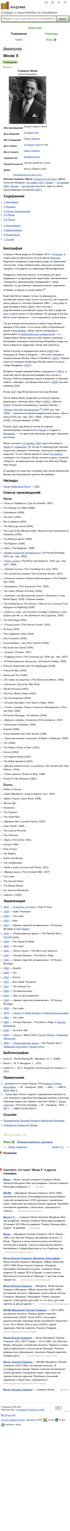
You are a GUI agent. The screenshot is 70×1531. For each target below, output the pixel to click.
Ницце (7, 446)
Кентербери (19, 330)
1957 (6, 986)
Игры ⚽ (51, 39)
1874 (36, 133)
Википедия (35, 27)
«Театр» (17, 1013)
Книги (18, 39)
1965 (37, 145)
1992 (16, 385)
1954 (37, 486)
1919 (15, 426)
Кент (5, 313)
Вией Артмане (33, 1013)
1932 (6, 920)
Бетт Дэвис (22, 928)
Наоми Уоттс (36, 1046)
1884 (30, 306)
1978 (6, 1013)
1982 (6, 1017)
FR (65, 2)
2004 (6, 1035)
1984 (6, 1022)
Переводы (51, 33)
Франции (55, 257)
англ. (54, 179)
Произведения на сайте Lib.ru (27, 175)
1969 (6, 1008)
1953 (6, 981)
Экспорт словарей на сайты (13, 1420)
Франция (35, 138)
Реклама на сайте (37, 1410)
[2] (41, 409)
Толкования (19, 33)
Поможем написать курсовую (35, 1142)
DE (52, 2)
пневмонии (20, 446)
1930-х (38, 189)
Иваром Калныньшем (56, 1013)
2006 (6, 1043)
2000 (6, 1030)
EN (46, 2)
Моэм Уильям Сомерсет (17, 1286)
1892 (50, 351)
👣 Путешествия (8, 1415)
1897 (55, 358)
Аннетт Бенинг (47, 1035)
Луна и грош (12, 561)
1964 (6, 1000)
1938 (6, 941)
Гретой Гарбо (10, 937)
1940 (6, 946)
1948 (6, 968)
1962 (6, 995)
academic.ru (13, 5)
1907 (27, 365)
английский (28, 186)
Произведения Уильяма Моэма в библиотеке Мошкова (33, 1120)
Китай (42, 430)
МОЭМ (7, 1193)
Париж (27, 138)
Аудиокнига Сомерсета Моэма (20, 1125)
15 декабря (28, 443)
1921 (46, 401)
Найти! (62, 19)
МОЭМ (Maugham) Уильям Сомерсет (25, 1310)
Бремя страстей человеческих (21, 409)
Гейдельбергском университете (37, 334)
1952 (6, 977)
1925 (6, 907)
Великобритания (32, 157)
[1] (44, 289)
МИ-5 (61, 371)
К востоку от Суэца (24, 907)
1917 (13, 391)
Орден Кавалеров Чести (16, 486)
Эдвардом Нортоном (15, 1046)
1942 (6, 950)
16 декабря (29, 145)
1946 (6, 955)
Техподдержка (22, 1410)
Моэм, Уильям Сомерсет (18, 1362)
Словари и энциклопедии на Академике (29, 12)
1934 (6, 925)
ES (58, 2)
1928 (55, 382)
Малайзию (9, 433)
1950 (6, 972)
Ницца (27, 151)
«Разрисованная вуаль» (26, 1043)
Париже (58, 254)
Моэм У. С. (58, 1147)
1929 (6, 916)
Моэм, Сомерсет (17, 1147)
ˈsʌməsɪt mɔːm (41, 179)
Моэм (6, 1179)
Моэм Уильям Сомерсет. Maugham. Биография (31, 1258)
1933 (7, 405)
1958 (6, 991)
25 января (29, 133)
